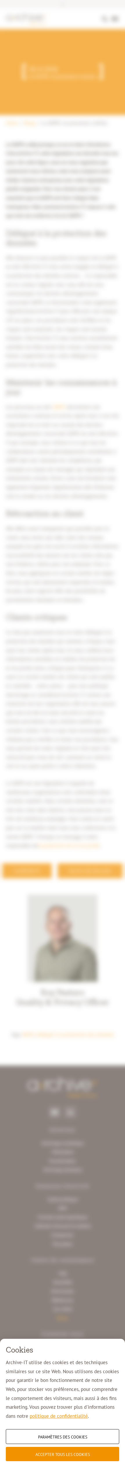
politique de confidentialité (59, 1416)
